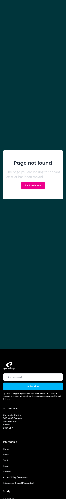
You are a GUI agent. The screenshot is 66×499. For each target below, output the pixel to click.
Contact (7, 471)
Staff (5, 460)
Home (6, 449)
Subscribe (33, 386)
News (6, 454)
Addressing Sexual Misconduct (18, 483)
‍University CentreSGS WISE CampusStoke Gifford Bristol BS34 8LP (12, 418)
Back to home (33, 185)
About (6, 466)
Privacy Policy (41, 393)
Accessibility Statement (15, 477)
